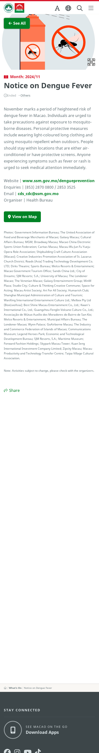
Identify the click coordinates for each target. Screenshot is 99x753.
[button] (58, 9)
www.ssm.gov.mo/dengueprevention (59, 180)
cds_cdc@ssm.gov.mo (38, 193)
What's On (15, 687)
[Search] (80, 8)
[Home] (5, 687)
